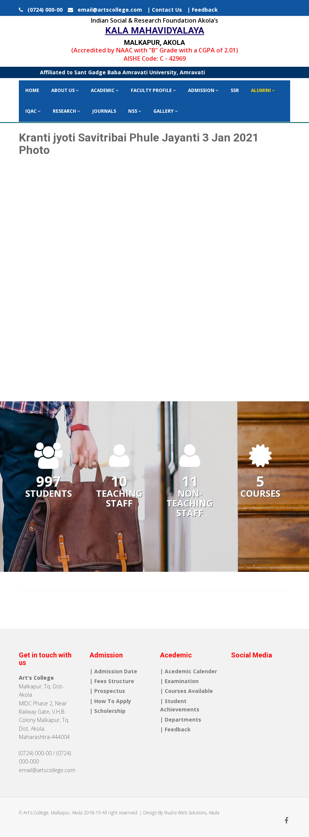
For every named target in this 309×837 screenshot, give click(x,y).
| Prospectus (107, 690)
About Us (63, 90)
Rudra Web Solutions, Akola (191, 812)
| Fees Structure (112, 681)
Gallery (164, 111)
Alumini (261, 90)
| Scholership (107, 710)
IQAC (31, 111)
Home (32, 90)
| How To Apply (110, 701)
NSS (133, 111)
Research (65, 111)
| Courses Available (186, 690)
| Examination (179, 681)
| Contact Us (164, 9)
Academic (103, 90)
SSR (235, 90)
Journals (104, 111)
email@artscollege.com (107, 9)
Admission (202, 90)
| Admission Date (113, 671)
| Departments (180, 719)
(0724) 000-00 (43, 9)
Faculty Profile (152, 90)
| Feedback (202, 9)
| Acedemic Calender (188, 671)
